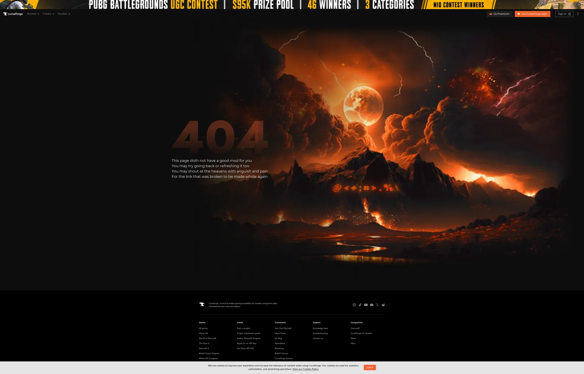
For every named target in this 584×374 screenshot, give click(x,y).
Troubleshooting (320, 333)
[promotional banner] (292, 4)
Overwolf (355, 328)
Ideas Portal (280, 333)
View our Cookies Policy (305, 369)
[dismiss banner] (579, 4)
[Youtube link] (366, 305)
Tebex (353, 338)
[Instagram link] (354, 305)
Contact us (318, 338)
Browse (31, 13)
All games (203, 328)
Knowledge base (320, 328)
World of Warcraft (207, 338)
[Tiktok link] (360, 305)
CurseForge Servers (284, 358)
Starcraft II (204, 348)
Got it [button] (370, 367)
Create (47, 13)
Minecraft (203, 333)
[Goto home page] (13, 14)
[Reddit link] (383, 305)
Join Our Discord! (283, 328)
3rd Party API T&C (245, 348)
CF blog (278, 338)
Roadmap (279, 348)
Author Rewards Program (249, 338)
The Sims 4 (204, 343)
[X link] (377, 305)
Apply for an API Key (246, 343)
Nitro (353, 343)
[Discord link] (372, 305)
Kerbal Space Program (209, 353)
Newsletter (280, 343)
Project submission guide (248, 333)
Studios (62, 13)
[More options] (578, 14)
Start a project (243, 328)
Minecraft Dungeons (208, 358)
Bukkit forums (281, 353)
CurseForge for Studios (361, 333)
